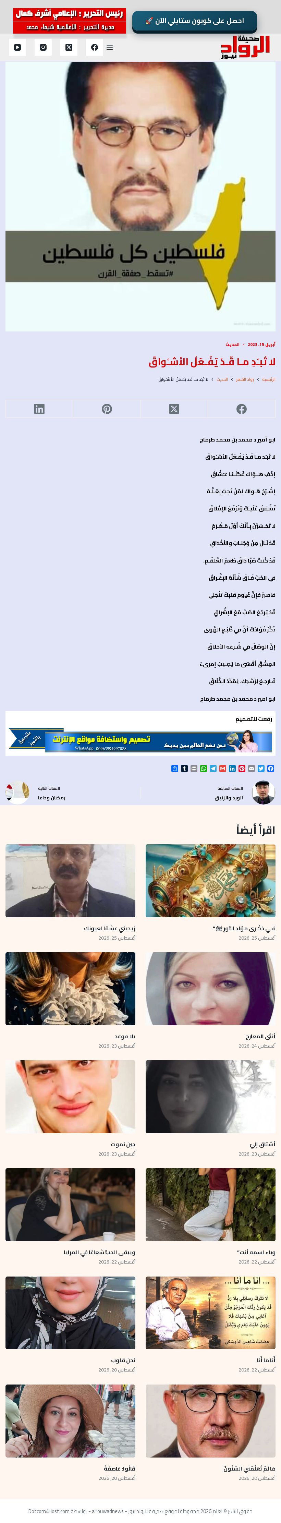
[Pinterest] (106, 409)
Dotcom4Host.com (49, 1511)
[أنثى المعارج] (211, 988)
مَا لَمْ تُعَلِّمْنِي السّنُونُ (249, 1468)
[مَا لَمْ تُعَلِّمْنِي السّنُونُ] (211, 1421)
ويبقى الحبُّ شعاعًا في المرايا (99, 1252)
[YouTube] (17, 47)
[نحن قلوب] (70, 1313)
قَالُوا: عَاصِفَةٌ (119, 1468)
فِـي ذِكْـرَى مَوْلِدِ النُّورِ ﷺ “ (244, 928)
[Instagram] (43, 47)
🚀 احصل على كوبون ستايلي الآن (194, 20)
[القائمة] (110, 47)
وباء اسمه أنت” (256, 1252)
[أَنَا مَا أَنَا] (211, 1313)
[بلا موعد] (70, 988)
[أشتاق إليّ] (211, 1096)
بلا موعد (125, 1036)
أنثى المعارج (261, 1036)
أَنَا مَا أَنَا (266, 1360)
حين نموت (123, 1144)
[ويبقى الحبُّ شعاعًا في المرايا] (70, 1204)
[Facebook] (94, 47)
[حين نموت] (70, 1096)
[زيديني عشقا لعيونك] (70, 880)
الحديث (232, 344)
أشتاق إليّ (263, 1144)
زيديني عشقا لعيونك (109, 928)
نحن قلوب (123, 1360)
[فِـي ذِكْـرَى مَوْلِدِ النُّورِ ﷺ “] (211, 880)
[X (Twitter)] (68, 47)
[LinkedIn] (39, 409)
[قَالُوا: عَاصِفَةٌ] (70, 1421)
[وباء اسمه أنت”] (211, 1204)
